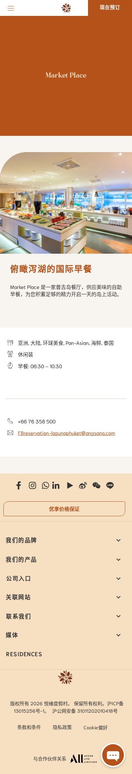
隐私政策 (62, 727)
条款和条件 (29, 727)
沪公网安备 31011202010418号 (85, 711)
